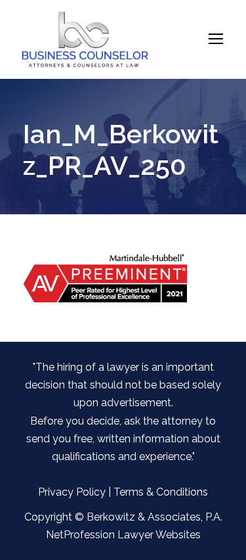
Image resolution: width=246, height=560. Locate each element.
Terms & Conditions (160, 492)
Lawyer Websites (159, 534)
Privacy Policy (72, 492)
